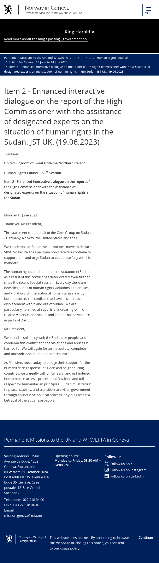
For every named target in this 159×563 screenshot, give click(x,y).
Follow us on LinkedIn (127, 476)
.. (75, 58)
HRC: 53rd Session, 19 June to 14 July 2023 (38, 62)
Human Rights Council (112, 58)
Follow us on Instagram (128, 470)
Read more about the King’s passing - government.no (45, 39)
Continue (146, 537)
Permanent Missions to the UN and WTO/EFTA (36, 58)
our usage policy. (67, 548)
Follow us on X (121, 464)
